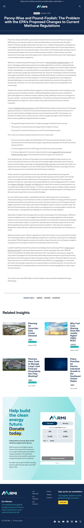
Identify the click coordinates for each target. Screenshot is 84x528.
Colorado (27, 184)
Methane (47, 298)
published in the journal (24, 108)
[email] (55, 522)
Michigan (20, 184)
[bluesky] (76, 522)
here (14, 281)
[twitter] (80, 522)
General (39, 298)
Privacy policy (18, 521)
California (37, 184)
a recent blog (58, 260)
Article (36, 13)
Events (49, 491)
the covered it (45, 164)
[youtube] (63, 522)
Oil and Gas (56, 298)
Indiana (14, 184)
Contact (49, 498)
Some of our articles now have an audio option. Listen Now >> (42, 1)
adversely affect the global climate (58, 62)
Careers (49, 494)
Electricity (32, 342)
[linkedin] (59, 522)
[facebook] (68, 522)
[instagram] (72, 522)
